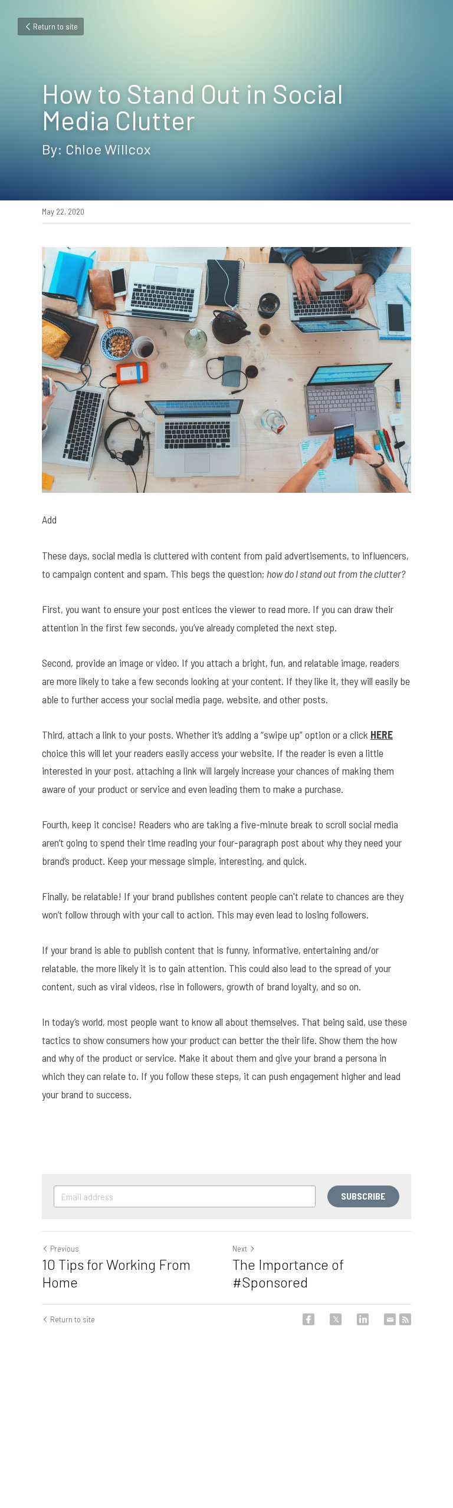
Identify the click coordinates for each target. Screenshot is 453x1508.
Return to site (55, 26)
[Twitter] (336, 1319)
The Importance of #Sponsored (288, 1273)
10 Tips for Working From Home (116, 1273)
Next (239, 1248)
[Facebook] (308, 1319)
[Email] (390, 1319)
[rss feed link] (405, 1319)
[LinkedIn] (363, 1319)
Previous (64, 1248)
